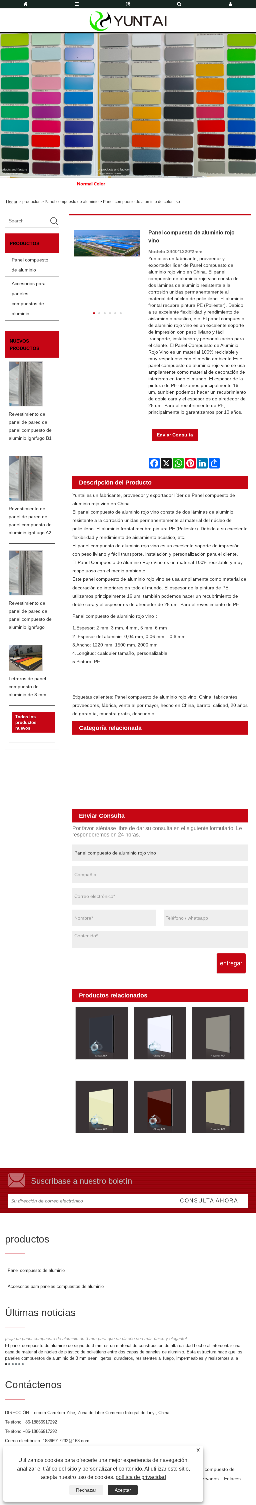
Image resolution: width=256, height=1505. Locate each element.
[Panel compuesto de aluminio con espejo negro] (101, 1033)
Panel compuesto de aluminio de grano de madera (137, 768)
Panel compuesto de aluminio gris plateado (218, 1071)
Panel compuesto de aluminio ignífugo (122, 785)
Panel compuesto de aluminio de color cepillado (134, 759)
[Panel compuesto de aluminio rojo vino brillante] (160, 1107)
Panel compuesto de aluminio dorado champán (218, 1145)
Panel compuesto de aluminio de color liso (141, 201)
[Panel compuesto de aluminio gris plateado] (218, 1033)
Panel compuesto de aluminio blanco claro (160, 1071)
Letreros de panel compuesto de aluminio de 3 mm (27, 686)
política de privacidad (141, 1477)
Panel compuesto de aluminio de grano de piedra (136, 776)
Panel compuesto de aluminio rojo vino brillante (160, 1145)
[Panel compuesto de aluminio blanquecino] (101, 1107)
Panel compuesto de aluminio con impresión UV (135, 803)
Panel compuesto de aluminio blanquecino (101, 1145)
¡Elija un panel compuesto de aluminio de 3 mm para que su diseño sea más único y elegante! (96, 1338)
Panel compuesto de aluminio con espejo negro (101, 1071)
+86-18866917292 (40, 1422)
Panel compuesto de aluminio (72, 201)
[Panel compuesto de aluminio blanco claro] (160, 1033)
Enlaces (232, 1478)
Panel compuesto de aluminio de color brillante (133, 741)
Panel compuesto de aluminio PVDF (119, 794)
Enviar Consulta (175, 434)
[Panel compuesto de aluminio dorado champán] (218, 1107)
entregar (231, 963)
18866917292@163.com (66, 1440)
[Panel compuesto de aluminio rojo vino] (107, 243)
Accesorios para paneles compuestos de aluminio (29, 298)
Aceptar (123, 1490)
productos (31, 201)
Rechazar (86, 1490)
